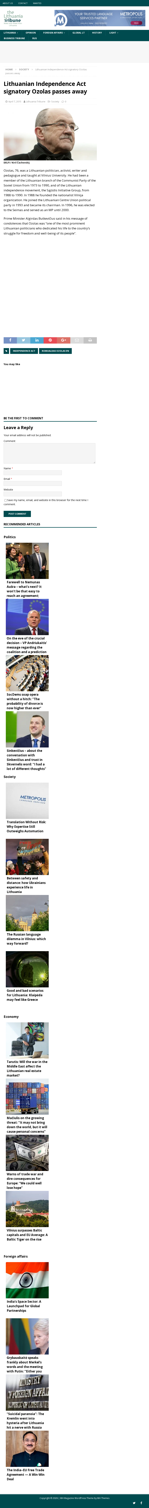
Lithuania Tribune (35, 101)
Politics (10, 537)
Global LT (79, 32)
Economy (11, 1016)
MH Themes (103, 1498)
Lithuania (10, 32)
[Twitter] (134, 1503)
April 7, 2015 (14, 101)
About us (8, 3)
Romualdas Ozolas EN (55, 350)
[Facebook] (141, 1503)
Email (7, 479)
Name (8, 468)
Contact (23, 3)
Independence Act (24, 350)
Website (8, 489)
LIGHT (112, 32)
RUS (34, 38)
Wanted (37, 3)
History (97, 32)
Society (55, 101)
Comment (9, 441)
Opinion (31, 32)
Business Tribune (14, 38)
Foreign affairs (53, 32)
